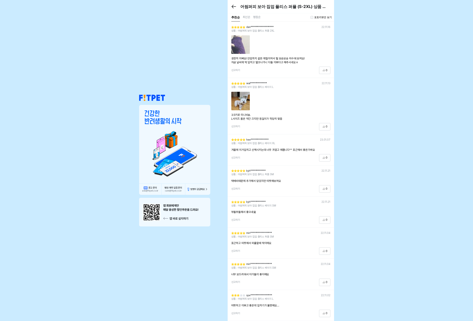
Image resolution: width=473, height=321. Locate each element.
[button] (152, 98)
